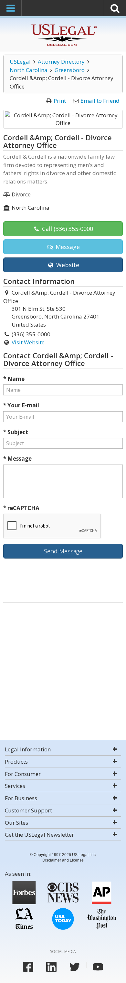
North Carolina (28, 70)
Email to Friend (100, 100)
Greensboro (70, 70)
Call (66, 229)
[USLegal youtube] (98, 967)
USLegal (20, 61)
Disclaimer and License (63, 860)
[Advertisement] (63, 672)
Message (67, 247)
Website (67, 265)
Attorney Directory (61, 61)
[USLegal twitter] (74, 967)
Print (60, 100)
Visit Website (28, 342)
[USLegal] (63, 25)
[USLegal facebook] (28, 967)
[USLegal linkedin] (51, 967)
